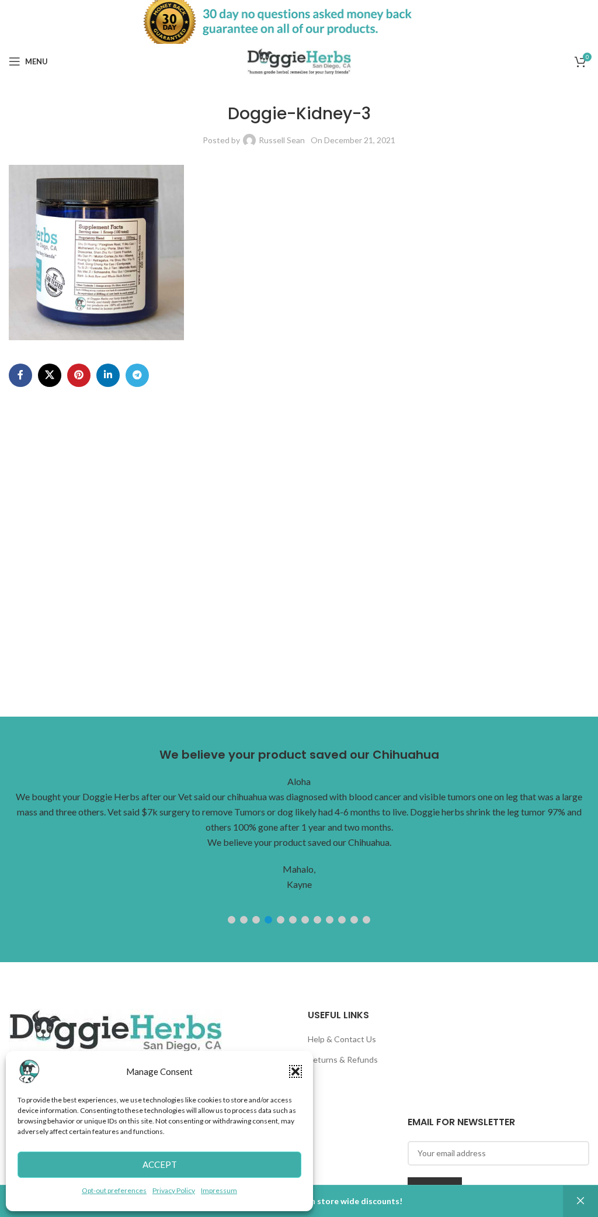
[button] (295, 1071)
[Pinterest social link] (79, 375)
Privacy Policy (173, 1190)
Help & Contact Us (342, 1039)
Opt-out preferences (114, 1190)
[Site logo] (299, 60)
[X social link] (49, 375)
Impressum (219, 1190)
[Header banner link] (299, 22)
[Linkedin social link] (108, 375)
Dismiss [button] (580, 1201)
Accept (159, 1164)
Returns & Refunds (343, 1059)
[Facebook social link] (20, 375)
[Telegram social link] (137, 375)
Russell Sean (282, 140)
